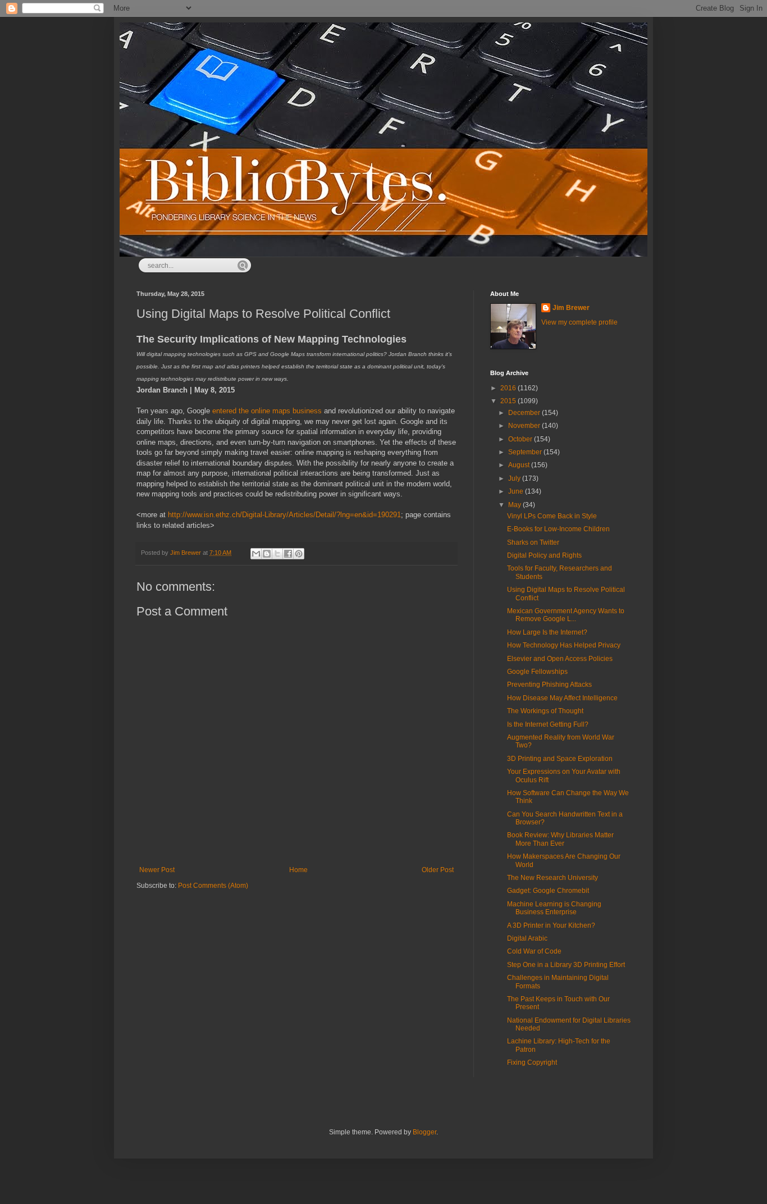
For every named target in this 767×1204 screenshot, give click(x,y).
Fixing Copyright (532, 1062)
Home (298, 870)
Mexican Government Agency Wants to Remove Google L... (565, 615)
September (526, 452)
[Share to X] (277, 553)
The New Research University (552, 878)
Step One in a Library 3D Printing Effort (566, 965)
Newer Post (157, 870)
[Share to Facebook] (288, 553)
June (516, 491)
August (519, 465)
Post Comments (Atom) (213, 886)
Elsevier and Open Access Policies (560, 659)
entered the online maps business (267, 411)
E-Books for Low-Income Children (558, 529)
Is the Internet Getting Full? (547, 724)
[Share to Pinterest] (298, 553)
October (521, 439)
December (525, 413)
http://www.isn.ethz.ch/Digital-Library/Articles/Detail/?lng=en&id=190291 (284, 514)
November (525, 426)
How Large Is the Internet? (547, 632)
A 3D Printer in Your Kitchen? (551, 925)
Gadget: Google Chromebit (548, 891)
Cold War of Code (534, 951)
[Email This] (256, 553)
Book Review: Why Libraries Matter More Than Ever (560, 839)
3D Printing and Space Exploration (560, 759)
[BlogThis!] (266, 553)
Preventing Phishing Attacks (549, 684)
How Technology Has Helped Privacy (563, 645)
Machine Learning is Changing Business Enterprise (554, 908)
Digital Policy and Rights (544, 555)
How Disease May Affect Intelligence (562, 698)
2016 (509, 388)
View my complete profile (579, 322)
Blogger (424, 1132)
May (515, 505)
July (515, 478)
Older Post (438, 870)
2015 (509, 401)
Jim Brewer (571, 308)
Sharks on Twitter (533, 542)
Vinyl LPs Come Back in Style (552, 516)
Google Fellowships (537, 672)
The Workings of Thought (545, 711)
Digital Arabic (527, 938)
